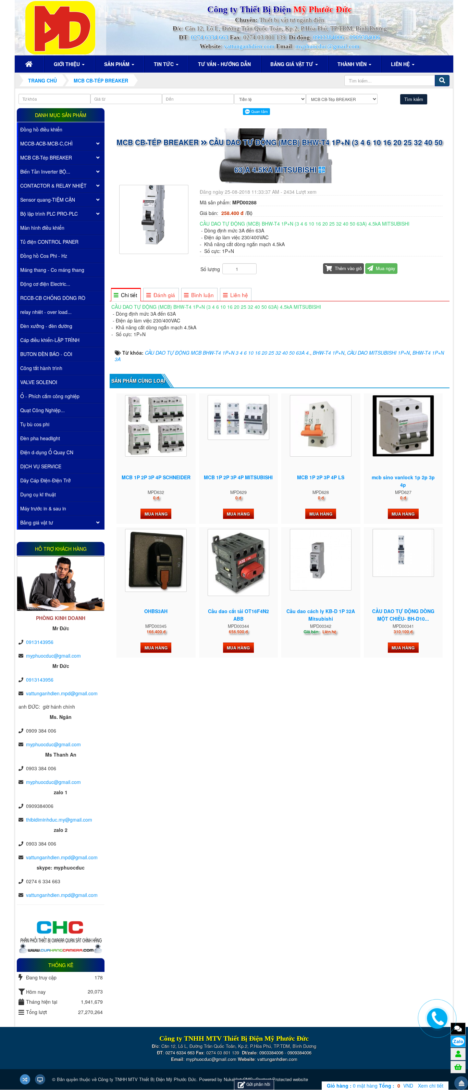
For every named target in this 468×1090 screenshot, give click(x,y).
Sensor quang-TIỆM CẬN (47, 199)
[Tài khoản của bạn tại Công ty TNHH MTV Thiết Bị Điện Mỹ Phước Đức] (458, 1054)
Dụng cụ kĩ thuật (38, 494)
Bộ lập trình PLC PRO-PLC (49, 213)
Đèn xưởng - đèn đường (46, 325)
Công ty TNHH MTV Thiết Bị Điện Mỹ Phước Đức (147, 1079)
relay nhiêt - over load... (46, 311)
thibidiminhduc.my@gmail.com (59, 819)
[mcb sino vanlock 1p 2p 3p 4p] (403, 426)
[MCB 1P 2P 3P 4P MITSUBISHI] (238, 417)
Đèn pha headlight (40, 438)
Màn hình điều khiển (42, 227)
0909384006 (364, 37)
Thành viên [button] (352, 64)
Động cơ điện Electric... (45, 283)
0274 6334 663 (209, 37)
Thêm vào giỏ (347, 268)
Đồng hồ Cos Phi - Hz (43, 255)
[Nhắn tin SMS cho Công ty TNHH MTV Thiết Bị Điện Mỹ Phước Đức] (458, 1028)
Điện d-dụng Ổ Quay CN (46, 452)
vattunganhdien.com (249, 46)
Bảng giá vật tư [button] (292, 64)
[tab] (125, 295)
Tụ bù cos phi (34, 424)
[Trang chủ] (30, 64)
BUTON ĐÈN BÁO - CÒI (46, 354)
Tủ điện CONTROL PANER (49, 241)
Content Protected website (282, 1079)
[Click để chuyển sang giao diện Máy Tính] (40, 1079)
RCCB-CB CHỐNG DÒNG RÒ (52, 297)
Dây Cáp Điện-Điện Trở (45, 480)
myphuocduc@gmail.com (327, 46)
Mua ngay (384, 268)
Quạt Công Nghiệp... (42, 410)
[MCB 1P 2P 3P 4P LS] (320, 426)
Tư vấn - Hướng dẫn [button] (224, 64)
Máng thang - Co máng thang (52, 269)
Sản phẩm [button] (117, 64)
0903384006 (328, 37)
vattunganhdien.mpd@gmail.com (62, 693)
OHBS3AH (156, 611)
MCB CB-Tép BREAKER (46, 157)
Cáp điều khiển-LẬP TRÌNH (49, 340)
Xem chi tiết (430, 1085)
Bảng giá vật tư (36, 522)
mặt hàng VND (370, 1085)
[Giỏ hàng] (458, 1067)
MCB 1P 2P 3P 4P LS (320, 477)
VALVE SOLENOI (38, 382)
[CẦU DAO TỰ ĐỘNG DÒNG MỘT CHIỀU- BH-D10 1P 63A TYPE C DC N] (403, 553)
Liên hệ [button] (401, 64)
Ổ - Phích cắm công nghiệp (49, 396)
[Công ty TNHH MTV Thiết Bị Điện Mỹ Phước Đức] (60, 27)
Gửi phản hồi (258, 1084)
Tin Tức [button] (164, 64)
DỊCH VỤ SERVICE (40, 466)
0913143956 (39, 641)
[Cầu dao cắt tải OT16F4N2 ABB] (238, 562)
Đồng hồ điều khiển (41, 129)
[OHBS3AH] (156, 560)
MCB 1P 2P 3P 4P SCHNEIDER (156, 477)
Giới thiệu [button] (67, 64)
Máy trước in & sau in (43, 508)
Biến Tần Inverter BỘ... (45, 171)
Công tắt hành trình (41, 368)
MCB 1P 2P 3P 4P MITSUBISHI (238, 477)
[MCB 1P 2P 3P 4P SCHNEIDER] (156, 426)
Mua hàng (156, 514)
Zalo (458, 1041)
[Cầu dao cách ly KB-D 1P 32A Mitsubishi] (320, 560)
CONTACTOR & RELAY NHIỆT (53, 185)
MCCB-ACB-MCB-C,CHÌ (46, 143)
